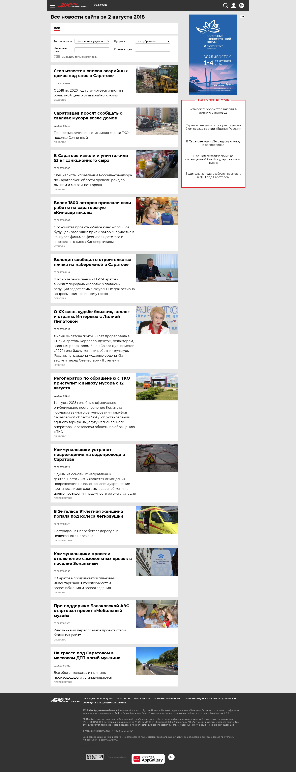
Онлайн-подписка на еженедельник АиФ (211, 698)
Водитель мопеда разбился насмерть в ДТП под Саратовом (213, 175)
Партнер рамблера (117, 757)
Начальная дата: (60, 50)
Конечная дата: (123, 49)
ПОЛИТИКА (60, 299)
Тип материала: (63, 41)
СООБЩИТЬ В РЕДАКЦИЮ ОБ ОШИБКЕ (105, 702)
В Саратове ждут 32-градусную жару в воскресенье (213, 143)
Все (57, 28)
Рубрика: (120, 41)
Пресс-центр (142, 698)
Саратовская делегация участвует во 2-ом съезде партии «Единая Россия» (213, 127)
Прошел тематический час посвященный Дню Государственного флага (213, 159)
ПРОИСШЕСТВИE (63, 498)
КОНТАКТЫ (123, 698)
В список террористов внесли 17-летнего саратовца (213, 111)
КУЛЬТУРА (59, 246)
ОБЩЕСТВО (60, 100)
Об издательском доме (98, 698)
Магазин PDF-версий (167, 698)
